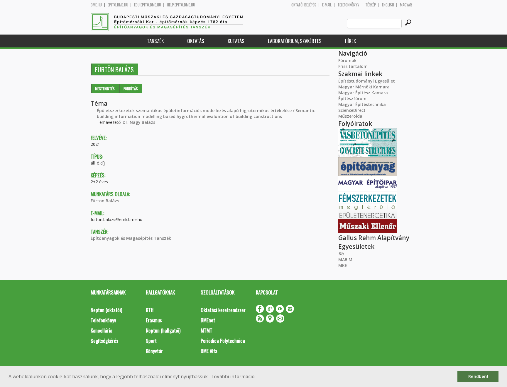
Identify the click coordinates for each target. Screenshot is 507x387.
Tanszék (155, 40)
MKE (342, 265)
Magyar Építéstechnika (362, 104)
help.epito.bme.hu (181, 5)
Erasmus (154, 320)
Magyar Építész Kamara (363, 92)
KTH (149, 310)
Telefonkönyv (348, 5)
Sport (151, 340)
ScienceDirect (352, 110)
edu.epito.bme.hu (147, 5)
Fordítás (131, 88)
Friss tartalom (353, 66)
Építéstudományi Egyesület (366, 81)
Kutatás (236, 40)
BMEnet (208, 320)
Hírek (350, 40)
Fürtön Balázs (105, 200)
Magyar (406, 5)
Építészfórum (352, 98)
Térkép (370, 5)
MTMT (206, 330)
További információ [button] (233, 376)
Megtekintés (105, 88)
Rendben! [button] (478, 376)
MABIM (345, 259)
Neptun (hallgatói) (163, 330)
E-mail (327, 5)
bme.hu (96, 5)
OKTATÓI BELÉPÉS (303, 5)
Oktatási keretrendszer (223, 310)
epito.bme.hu (118, 5)
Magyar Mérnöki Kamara (364, 87)
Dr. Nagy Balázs (139, 122)
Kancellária (101, 330)
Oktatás (195, 40)
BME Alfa (209, 351)
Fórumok (347, 60)
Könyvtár (154, 351)
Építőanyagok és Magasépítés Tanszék (131, 238)
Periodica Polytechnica (223, 340)
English (388, 5)
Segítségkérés (104, 340)
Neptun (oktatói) (106, 310)
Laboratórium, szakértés (295, 40)
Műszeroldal (351, 116)
